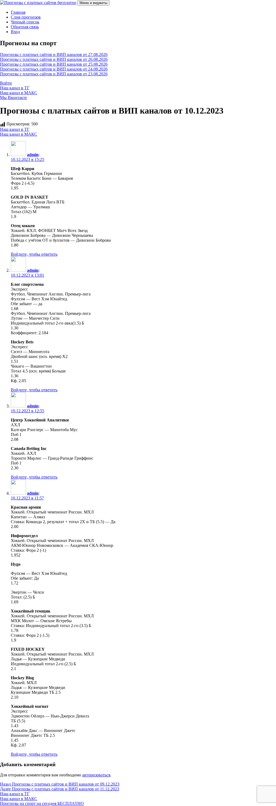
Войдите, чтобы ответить (34, 254)
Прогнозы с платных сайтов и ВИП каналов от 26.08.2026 (54, 59)
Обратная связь (25, 26)
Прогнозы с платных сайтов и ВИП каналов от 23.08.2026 (54, 74)
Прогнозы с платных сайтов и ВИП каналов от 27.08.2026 (54, 54)
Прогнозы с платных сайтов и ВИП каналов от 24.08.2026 (54, 69)
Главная (18, 12)
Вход (15, 31)
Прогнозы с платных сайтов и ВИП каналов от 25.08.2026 (54, 64)
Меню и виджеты (93, 3)
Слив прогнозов (26, 17)
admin (33, 154)
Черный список (25, 22)
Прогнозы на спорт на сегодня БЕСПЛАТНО (42, 803)
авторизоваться (96, 775)
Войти (6, 83)
